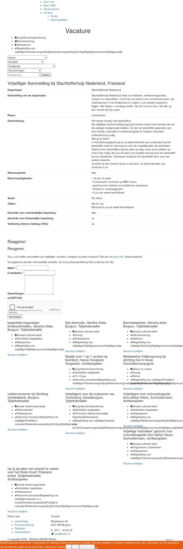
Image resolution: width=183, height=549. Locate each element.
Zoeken (45, 75)
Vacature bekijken (18, 354)
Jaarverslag (21, 521)
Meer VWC (50, 5)
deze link (118, 256)
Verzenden (15, 317)
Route (54, 16)
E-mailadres (15, 273)
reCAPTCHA (15, 298)
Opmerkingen (16, 293)
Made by (169, 540)
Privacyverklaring (24, 525)
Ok (68, 546)
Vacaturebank (51, 9)
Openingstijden (59, 19)
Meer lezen (87, 546)
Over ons (49, 2)
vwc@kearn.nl (62, 533)
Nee (75, 546)
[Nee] (96, 547)
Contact (48, 12)
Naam (12, 268)
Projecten (20, 528)
